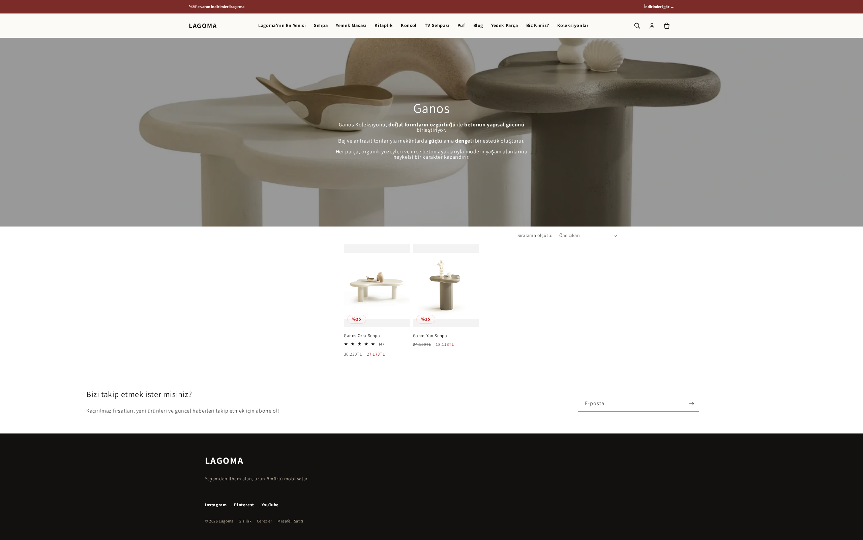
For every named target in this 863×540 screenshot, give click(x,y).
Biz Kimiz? (537, 25)
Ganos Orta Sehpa (362, 335)
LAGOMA (203, 25)
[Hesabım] (652, 25)
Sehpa (321, 25)
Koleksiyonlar (573, 25)
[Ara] (637, 25)
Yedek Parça (504, 25)
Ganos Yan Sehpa (430, 335)
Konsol (409, 25)
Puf (461, 25)
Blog (478, 25)
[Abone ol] (691, 404)
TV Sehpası (437, 25)
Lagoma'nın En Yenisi (282, 25)
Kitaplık (384, 25)
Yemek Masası (351, 25)
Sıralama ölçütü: (534, 235)
